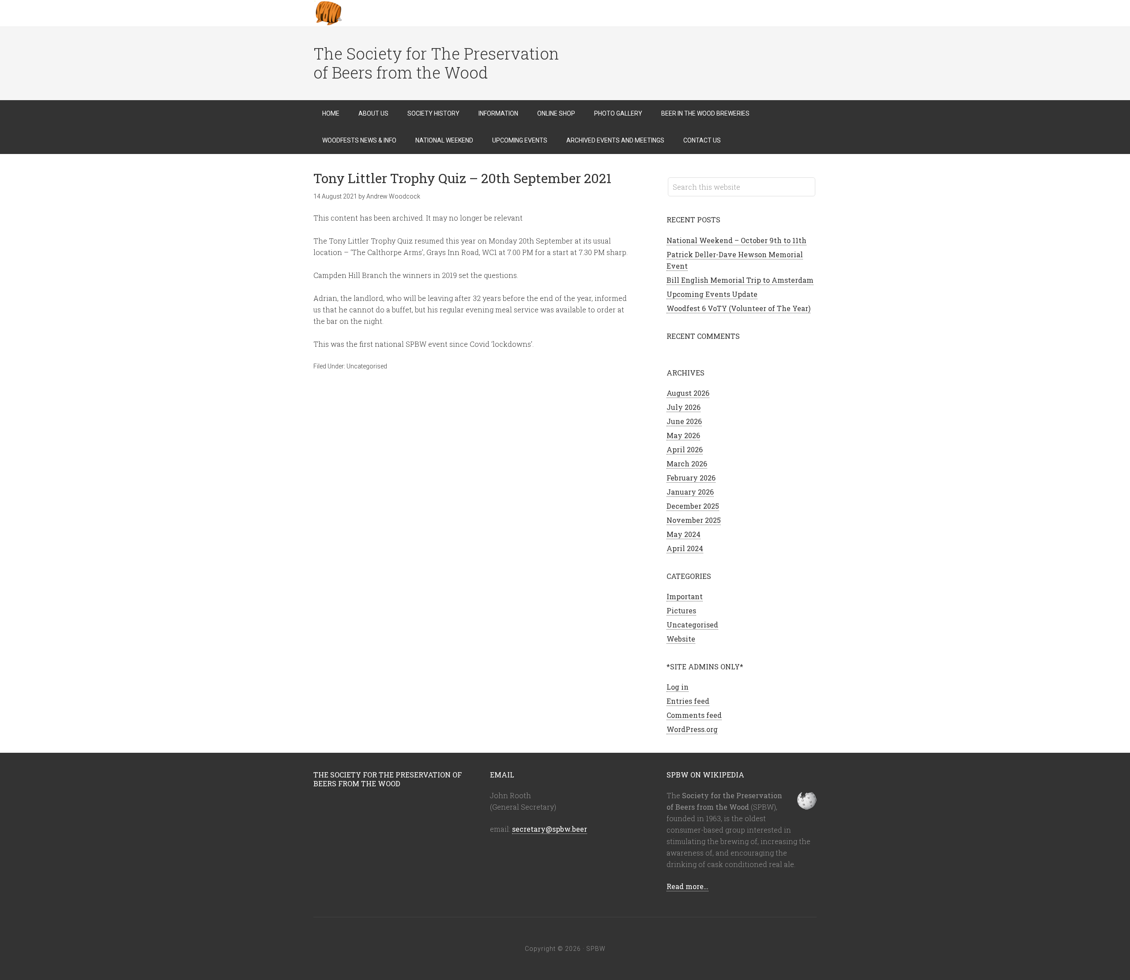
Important (685, 596)
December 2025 (693, 506)
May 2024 (684, 534)
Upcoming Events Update (712, 294)
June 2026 (684, 421)
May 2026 (683, 435)
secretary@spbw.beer (549, 829)
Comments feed (694, 715)
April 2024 (685, 548)
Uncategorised (367, 366)
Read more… (687, 886)
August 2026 (688, 393)
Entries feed (688, 701)
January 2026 (690, 491)
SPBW (384, 13)
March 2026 (687, 463)
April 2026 (685, 449)
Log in (678, 686)
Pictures (681, 610)
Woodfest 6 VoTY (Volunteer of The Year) (738, 308)
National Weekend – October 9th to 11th (736, 240)
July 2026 (684, 407)
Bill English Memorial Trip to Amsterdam (740, 280)
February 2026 (691, 477)
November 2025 (694, 520)
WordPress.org (692, 729)
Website (681, 638)
